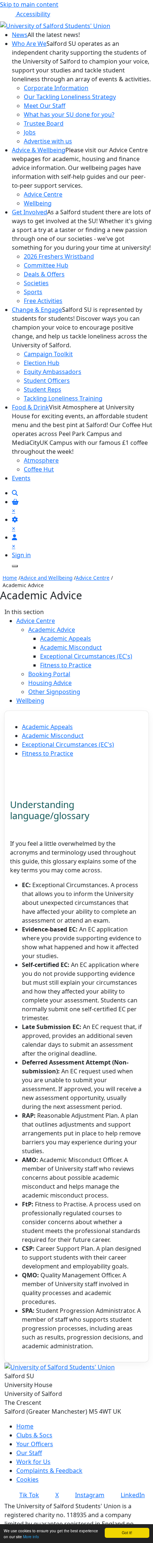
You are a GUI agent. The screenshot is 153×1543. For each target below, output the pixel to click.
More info (31, 1536)
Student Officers (47, 381)
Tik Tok (29, 1495)
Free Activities (43, 301)
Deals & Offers (44, 274)
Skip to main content (29, 4)
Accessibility (32, 14)
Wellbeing (38, 203)
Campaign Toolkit (48, 354)
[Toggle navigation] (15, 566)
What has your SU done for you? (69, 114)
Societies (36, 283)
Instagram (89, 1495)
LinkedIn (133, 1495)
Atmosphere (41, 460)
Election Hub (41, 363)
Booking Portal (49, 674)
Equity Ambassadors (52, 372)
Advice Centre (43, 194)
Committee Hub (46, 265)
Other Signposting (54, 692)
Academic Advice (51, 630)
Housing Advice (50, 683)
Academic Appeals (65, 638)
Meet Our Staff (44, 106)
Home (10, 577)
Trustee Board (44, 123)
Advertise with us (48, 141)
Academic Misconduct (71, 647)
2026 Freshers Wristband (59, 256)
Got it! (127, 1532)
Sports (33, 292)
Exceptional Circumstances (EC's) (86, 656)
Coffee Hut (39, 469)
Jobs (30, 132)
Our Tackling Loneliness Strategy (70, 97)
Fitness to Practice (65, 665)
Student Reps (42, 389)
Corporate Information (56, 88)
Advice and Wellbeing (46, 577)
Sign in (21, 555)
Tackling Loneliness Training (63, 398)
